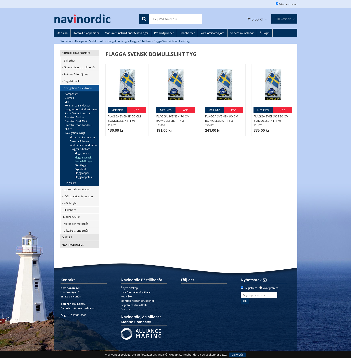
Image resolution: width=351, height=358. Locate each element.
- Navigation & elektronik (89, 41)
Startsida (65, 41)
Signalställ (80, 169)
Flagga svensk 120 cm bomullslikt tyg (271, 118)
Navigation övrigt (117, 41)
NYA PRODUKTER (72, 244)
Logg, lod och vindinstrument (81, 109)
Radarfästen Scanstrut (77, 113)
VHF (67, 101)
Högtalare (70, 183)
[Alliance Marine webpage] (141, 333)
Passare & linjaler (80, 141)
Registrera (251, 288)
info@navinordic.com (82, 308)
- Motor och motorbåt (75, 224)
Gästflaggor (82, 165)
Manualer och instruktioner (138, 301)
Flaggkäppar (82, 173)
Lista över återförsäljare (136, 292)
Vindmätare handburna (83, 145)
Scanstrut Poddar (75, 117)
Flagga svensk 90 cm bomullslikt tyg (221, 118)
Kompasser (71, 94)
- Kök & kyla (69, 203)
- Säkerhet (68, 60)
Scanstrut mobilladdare (78, 125)
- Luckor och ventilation (76, 189)
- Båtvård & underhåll (75, 230)
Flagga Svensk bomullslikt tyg (172, 41)
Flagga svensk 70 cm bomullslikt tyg (172, 118)
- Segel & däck (71, 81)
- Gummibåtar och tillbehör (78, 67)
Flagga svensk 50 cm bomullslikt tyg (124, 118)
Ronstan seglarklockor (77, 105)
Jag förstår (237, 354)
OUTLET (67, 237)
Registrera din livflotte (134, 305)
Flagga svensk (83, 153)
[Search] (144, 19)
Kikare (68, 129)
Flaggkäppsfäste (84, 177)
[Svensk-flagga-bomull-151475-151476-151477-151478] (127, 85)
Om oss (125, 309)
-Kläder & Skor (71, 217)
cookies (125, 354)
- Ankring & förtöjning (75, 74)
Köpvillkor (127, 296)
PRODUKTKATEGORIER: (76, 53)
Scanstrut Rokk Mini (76, 121)
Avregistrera (270, 288)
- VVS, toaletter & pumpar (77, 196)
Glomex (69, 98)
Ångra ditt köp (129, 288)
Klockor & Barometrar (82, 137)
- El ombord (69, 210)
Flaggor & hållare (140, 41)
